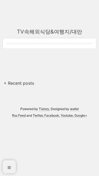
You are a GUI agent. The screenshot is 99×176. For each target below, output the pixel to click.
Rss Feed (19, 115)
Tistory (44, 109)
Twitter (38, 115)
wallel (74, 109)
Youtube (67, 115)
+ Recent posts (19, 83)
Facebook (51, 115)
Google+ (80, 115)
